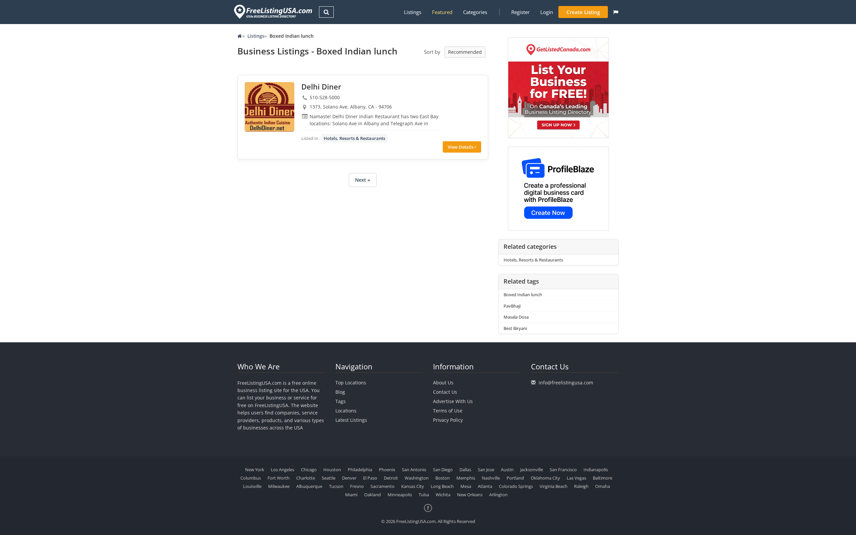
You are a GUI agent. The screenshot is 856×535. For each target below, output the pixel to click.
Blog (340, 392)
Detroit (391, 478)
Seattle (328, 478)
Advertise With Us (453, 401)
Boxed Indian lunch (523, 295)
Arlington (498, 495)
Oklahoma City (545, 478)
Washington (417, 478)
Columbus (250, 478)
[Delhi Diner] (269, 107)
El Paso (370, 478)
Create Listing (583, 12)
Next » (362, 180)
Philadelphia (360, 470)
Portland (515, 478)
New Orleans (470, 495)
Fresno (357, 486)
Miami (351, 495)
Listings (412, 12)
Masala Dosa (516, 317)
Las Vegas (576, 478)
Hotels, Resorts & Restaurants (354, 138)
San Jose (486, 470)
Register (520, 12)
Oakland (372, 495)
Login (546, 12)
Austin (507, 470)
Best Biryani (515, 328)
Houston (332, 470)
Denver (349, 478)
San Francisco (563, 470)
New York (254, 470)
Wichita (443, 495)
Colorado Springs (516, 486)
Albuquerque (309, 486)
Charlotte (305, 478)
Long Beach (442, 486)
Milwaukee (279, 486)
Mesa (465, 486)
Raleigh (581, 486)
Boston (442, 478)
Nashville (491, 478)
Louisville (252, 486)
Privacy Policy (448, 420)
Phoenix (387, 470)
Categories (475, 12)
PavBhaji (512, 306)
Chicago (309, 470)
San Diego (443, 470)
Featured (442, 12)
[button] (616, 12)
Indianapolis (595, 470)
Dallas (465, 470)
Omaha (602, 486)
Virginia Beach (553, 486)
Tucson (336, 486)
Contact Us (445, 392)
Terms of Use (447, 410)
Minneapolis (400, 495)
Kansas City (412, 486)
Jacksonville (531, 470)
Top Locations (350, 382)
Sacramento (382, 486)
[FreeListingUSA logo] (272, 11)
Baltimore (602, 478)
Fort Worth (279, 478)
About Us (443, 382)
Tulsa (424, 495)
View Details (461, 147)
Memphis (465, 478)
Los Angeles (282, 470)
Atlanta (485, 486)
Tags (340, 401)
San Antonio (414, 470)
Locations (345, 410)
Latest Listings (351, 420)
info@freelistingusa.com (566, 382)
